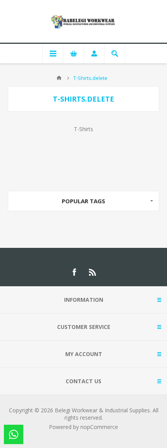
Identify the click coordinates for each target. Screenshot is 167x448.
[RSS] (93, 272)
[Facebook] (74, 272)
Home (59, 78)
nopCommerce (99, 427)
